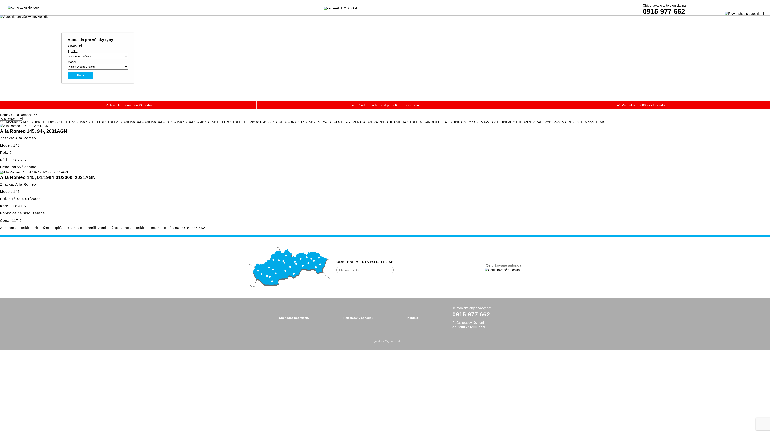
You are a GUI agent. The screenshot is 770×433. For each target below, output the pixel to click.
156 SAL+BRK (139, 122)
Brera (346, 122)
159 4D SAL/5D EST (209, 122)
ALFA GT (335, 122)
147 (19, 122)
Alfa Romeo (21, 115)
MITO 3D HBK (497, 122)
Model (72, 62)
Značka (72, 51)
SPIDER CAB (532, 122)
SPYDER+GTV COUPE (559, 122)
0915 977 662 (664, 11)
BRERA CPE (376, 122)
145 (2, 122)
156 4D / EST (89, 122)
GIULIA (390, 122)
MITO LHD (515, 122)
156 (76, 122)
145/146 (11, 122)
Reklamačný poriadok (358, 317)
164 (257, 122)
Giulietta (425, 122)
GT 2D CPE (472, 122)
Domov (5, 115)
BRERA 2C (358, 122)
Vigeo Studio (393, 341)
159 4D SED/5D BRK (239, 122)
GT (461, 122)
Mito (484, 122)
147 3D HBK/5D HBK (37, 122)
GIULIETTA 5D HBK (445, 122)
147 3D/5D (61, 122)
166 (268, 122)
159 (173, 122)
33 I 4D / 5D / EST (309, 122)
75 (324, 122)
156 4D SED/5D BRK (114, 122)
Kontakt (412, 317)
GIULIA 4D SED (407, 122)
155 (71, 122)
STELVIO (598, 122)
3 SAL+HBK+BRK (284, 122)
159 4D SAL (185, 122)
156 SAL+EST (160, 122)
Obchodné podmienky (294, 317)
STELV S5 (584, 122)
